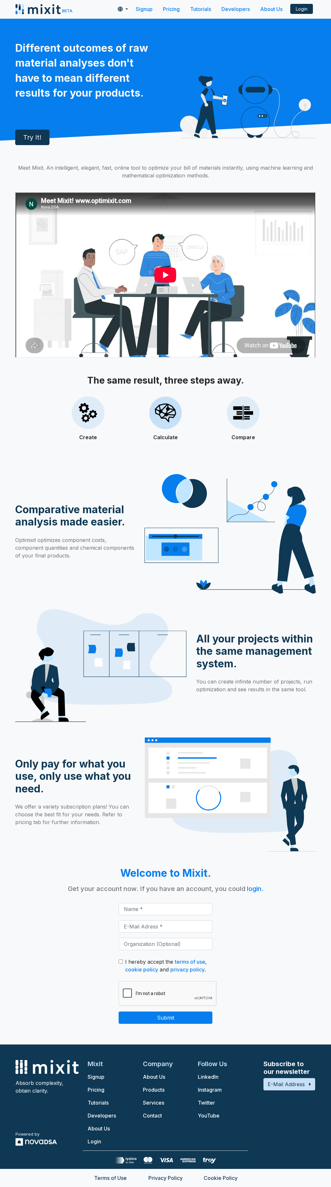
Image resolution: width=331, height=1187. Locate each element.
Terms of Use (110, 1178)
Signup (144, 9)
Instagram (210, 1089)
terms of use (190, 962)
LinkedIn (208, 1077)
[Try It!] (32, 160)
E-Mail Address (286, 1084)
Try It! (32, 137)
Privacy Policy (165, 1178)
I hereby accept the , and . (166, 966)
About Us (271, 9)
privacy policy (187, 969)
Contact (152, 1115)
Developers (235, 9)
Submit (165, 1017)
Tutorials (200, 9)
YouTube (208, 1115)
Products (154, 1089)
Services (153, 1102)
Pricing (171, 9)
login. (255, 889)
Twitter (206, 1102)
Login (301, 9)
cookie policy (141, 969)
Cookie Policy (221, 1178)
